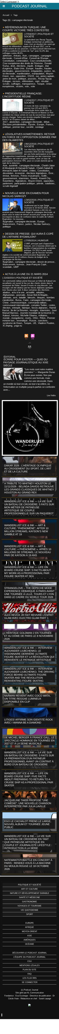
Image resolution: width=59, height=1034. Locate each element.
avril (15, 297)
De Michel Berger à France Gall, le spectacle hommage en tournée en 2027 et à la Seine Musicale (29, 740)
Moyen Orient (29, 931)
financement (9, 224)
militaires (42, 315)
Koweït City (45, 178)
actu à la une (18, 292)
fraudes (39, 68)
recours (16, 81)
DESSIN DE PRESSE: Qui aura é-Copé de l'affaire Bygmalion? (27, 235)
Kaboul (6, 315)
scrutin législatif (10, 186)
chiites (32, 170)
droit (13, 66)
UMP (16, 267)
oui (37, 76)
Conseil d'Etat (20, 58)
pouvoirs (32, 78)
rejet (37, 81)
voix (27, 86)
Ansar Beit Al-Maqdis (37, 295)
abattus (6, 292)
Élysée (31, 124)
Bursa (18, 300)
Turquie (40, 83)
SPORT (29, 914)
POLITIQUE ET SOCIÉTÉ (29, 885)
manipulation (38, 73)
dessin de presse (45, 262)
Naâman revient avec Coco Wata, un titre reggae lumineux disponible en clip (27, 698)
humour (20, 264)
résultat (44, 81)
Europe (29, 68)
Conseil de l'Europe (38, 58)
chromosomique (18, 302)
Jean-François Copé (36, 264)
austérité (13, 165)
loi (53, 71)
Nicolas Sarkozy (42, 224)
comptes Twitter (39, 305)
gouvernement (22, 71)
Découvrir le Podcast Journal (29, 953)
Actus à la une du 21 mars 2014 (26, 274)
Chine (5, 302)
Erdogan (39, 66)
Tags (15, 15)
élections (21, 66)
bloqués (41, 297)
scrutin (6, 83)
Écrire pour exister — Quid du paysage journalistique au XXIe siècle (25, 362)
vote (33, 86)
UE (34, 323)
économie (20, 173)
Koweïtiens (8, 181)
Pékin (42, 318)
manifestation (23, 73)
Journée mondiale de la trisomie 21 (37, 313)
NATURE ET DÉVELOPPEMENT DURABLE (29, 893)
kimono (15, 315)
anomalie (20, 295)
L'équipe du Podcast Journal (29, 957)
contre (52, 305)
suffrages (15, 83)
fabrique (26, 307)
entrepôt (16, 307)
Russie (32, 320)
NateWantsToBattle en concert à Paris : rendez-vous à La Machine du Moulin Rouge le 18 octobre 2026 (28, 865)
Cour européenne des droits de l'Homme (23, 63)
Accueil (6, 15)
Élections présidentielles (14, 124)
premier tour (19, 127)
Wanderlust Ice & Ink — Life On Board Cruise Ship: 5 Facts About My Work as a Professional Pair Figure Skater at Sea (27, 572)
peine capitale (47, 76)
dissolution (8, 173)
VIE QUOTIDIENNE (29, 910)
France (49, 124)
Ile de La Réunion (19, 310)
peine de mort (9, 78)
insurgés (34, 310)
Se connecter (29, 982)
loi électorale (9, 73)
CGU (29, 961)
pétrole (40, 183)
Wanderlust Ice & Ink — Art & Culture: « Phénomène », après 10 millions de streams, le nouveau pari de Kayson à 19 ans (27, 551)
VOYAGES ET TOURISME (29, 906)
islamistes (24, 178)
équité (30, 66)
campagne (34, 55)
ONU (35, 318)
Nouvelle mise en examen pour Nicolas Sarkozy (25, 195)
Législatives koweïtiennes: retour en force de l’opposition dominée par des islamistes (29, 137)
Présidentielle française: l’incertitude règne (22, 95)
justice (47, 71)
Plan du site (29, 970)
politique (22, 78)
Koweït (34, 178)
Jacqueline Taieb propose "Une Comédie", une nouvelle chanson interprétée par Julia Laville (27, 803)
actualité (30, 292)
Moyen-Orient (35, 181)
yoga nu (18, 325)
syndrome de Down (12, 323)
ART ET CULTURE (29, 889)
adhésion (7, 55)
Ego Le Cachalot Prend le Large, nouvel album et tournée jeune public (27, 824)
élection (6, 307)
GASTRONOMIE (29, 901)
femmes (15, 175)
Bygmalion (8, 221)
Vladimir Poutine (46, 323)
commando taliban (37, 302)
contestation (22, 60)
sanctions (43, 320)
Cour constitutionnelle (40, 60)
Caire (25, 300)
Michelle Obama (28, 315)
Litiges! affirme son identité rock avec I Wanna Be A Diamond (28, 721)
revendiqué (21, 320)
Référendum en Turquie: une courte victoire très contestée (25, 29)
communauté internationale (16, 305)
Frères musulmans (30, 175)
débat (46, 122)
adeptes (40, 292)
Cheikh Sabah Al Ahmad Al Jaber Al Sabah (27, 169)
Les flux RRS (30, 978)
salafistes (49, 183)
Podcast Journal (29, 6)
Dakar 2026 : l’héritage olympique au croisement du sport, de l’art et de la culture (27, 468)
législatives (20, 181)
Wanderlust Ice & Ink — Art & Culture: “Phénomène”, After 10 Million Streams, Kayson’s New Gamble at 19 (26, 530)
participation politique (24, 183)
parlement (8, 183)
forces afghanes (40, 307)
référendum (27, 81)
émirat (6, 175)
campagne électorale (31, 122)
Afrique (29, 927)
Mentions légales (30, 965)
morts (28, 318)
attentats (7, 297)
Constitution (8, 60)
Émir (51, 173)
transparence (28, 83)
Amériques (30, 940)
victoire (19, 86)
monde (6, 318)
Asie (24, 55)
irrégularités (37, 71)
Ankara (17, 55)
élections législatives (36, 173)
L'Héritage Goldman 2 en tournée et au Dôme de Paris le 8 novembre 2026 (28, 636)
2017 (5, 122)
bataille (22, 297)
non (12, 76)
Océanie (29, 944)
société (29, 127)
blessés (31, 297)
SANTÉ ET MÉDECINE (29, 897)
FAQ (29, 974)
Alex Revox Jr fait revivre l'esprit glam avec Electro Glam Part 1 (29, 616)
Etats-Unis (19, 68)
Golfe (44, 175)
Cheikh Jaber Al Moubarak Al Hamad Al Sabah (28, 166)
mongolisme (17, 318)
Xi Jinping (7, 325)
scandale (7, 267)
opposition (21, 76)
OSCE (31, 76)
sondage (39, 127)
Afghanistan (8, 295)
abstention (14, 122)
